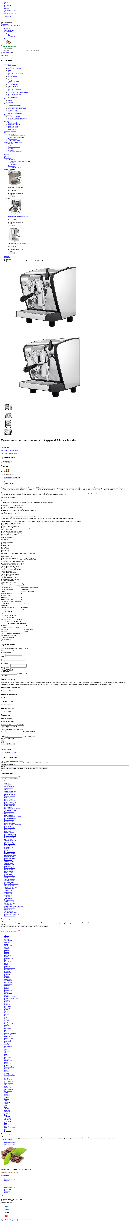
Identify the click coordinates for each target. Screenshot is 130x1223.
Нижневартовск (9, 1030)
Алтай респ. (7, 784)
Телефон (25, 762)
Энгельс (6, 1126)
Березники (7, 955)
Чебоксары (7, 1118)
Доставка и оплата (9, 1179)
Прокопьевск (8, 1060)
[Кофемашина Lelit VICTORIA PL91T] (14, 242)
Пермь (6, 1056)
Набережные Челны (10, 1024)
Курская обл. (8, 839)
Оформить (11, 743)
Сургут (6, 1092)
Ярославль (7, 1131)
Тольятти (7, 1102)
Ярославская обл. (9, 916)
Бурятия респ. (8, 799)
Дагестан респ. (8, 807)
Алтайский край (9, 786)
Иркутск (6, 988)
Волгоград (7, 972)
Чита (5, 1123)
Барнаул (6, 952)
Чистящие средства (10, 13)
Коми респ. (7, 831)
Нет (2, 740)
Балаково (7, 950)
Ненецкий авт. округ (10, 853)
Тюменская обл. (9, 898)
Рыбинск (7, 1068)
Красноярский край (10, 836)
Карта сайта (7, 1189)
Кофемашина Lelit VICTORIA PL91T (19, 243)
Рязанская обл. (8, 872)
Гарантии (7, 1180)
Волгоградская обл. (10, 802)
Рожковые (14, 164)
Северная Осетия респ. (11, 884)
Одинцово (7, 1044)
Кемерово (7, 1000)
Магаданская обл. (9, 844)
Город (24, 736)
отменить (3, 743)
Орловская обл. (9, 863)
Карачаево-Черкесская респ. (12, 824)
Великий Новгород (10, 968)
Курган (6, 1011)
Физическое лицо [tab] (9, 1144)
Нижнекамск (8, 1032)
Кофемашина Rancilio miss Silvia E (18, 216)
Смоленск (7, 1084)
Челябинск (7, 1119)
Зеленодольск (8, 984)
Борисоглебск (8, 961)
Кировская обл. (9, 829)
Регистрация (11, 36)
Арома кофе (15, 1220)
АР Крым (7, 789)
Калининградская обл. (11, 818)
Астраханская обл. (9, 792)
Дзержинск (7, 979)
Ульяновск (7, 1111)
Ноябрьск (7, 1043)
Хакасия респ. (8, 904)
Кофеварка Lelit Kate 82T (15, 187)
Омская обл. (8, 860)
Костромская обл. (9, 832)
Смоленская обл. (9, 885)
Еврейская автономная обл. (12, 808)
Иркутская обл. (8, 815)
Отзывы (6, 485)
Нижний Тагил (8, 1035)
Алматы (6, 939)
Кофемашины (8, 5)
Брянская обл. (8, 797)
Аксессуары (7, 2)
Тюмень (6, 1108)
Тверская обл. (8, 892)
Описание (7, 482)
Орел (5, 1049)
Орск (5, 1052)
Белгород (7, 953)
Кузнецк (6, 1009)
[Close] (1, 728)
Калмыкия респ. (9, 820)
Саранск (6, 1076)
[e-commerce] (8, 48)
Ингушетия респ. (9, 813)
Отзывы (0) (4, 450)
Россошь (6, 1065)
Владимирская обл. (10, 800)
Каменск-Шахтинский (11, 998)
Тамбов (6, 1099)
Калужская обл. (9, 821)
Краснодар (7, 1006)
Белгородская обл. (9, 796)
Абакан (6, 936)
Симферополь (8, 1083)
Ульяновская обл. (9, 901)
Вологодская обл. (9, 804)
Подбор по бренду (9, 1187)
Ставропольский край (11, 887)
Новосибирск (8, 1040)
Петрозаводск (8, 1057)
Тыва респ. (7, 896)
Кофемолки (7, 7)
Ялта (5, 1129)
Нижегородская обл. (10, 855)
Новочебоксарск (9, 1041)
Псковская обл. (8, 869)
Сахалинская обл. (9, 880)
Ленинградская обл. (10, 840)
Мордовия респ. (9, 847)
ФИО (3, 654)
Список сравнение (6, 52)
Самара (6, 1073)
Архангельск (8, 945)
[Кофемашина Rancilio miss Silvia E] (16, 214)
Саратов (6, 1078)
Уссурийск (7, 1113)
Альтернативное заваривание (9, 15)
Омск (6, 1048)
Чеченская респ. (9, 909)
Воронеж (7, 977)
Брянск (6, 964)
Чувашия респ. (8, 911)
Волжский (7, 974)
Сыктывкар (7, 1095)
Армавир (7, 942)
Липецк (6, 1014)
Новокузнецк (8, 1036)
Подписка (20, 724)
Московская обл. (9, 850)
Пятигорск (7, 1063)
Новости (6, 1192)
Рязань (6, 1070)
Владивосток (8, 969)
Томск (6, 1103)
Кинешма (7, 1001)
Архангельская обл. (10, 791)
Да (2, 742)
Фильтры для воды (10, 10)
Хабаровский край (9, 903)
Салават (6, 1071)
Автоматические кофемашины (20, 161)
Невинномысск (9, 1027)
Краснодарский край (10, 834)
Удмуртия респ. (9, 900)
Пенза (6, 1054)
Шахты (6, 1124)
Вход (9, 35)
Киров (6, 1003)
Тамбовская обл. (9, 888)
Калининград (8, 993)
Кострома (7, 1004)
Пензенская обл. (9, 864)
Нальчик (6, 1025)
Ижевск (6, 987)
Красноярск (7, 1008)
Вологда (6, 976)
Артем (6, 944)
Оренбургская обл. (9, 861)
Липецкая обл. (8, 842)
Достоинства (4, 660)
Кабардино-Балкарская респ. (12, 816)
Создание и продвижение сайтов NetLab (9, 1172)
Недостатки (4, 663)
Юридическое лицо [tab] (10, 1142)
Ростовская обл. (9, 871)
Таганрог (7, 1097)
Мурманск (7, 1020)
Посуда (6, 8)
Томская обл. (8, 893)
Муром (6, 1022)
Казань (6, 992)
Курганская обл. (9, 837)
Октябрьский (8, 1046)
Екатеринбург (8, 982)
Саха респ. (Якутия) (10, 879)
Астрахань (7, 948)
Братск (6, 963)
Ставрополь (7, 1087)
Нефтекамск (8, 1028)
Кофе (5, 4)
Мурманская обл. (9, 852)
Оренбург (7, 1051)
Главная (6, 256)
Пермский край (9, 866)
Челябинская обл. (9, 908)
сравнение (15, 752)
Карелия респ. (8, 826)
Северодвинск (8, 1081)
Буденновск (7, 966)
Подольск (7, 1059)
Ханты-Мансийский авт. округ (13, 906)
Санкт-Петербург (9, 876)
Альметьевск (8, 940)
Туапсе (6, 1105)
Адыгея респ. (8, 783)
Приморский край (9, 868)
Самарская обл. (8, 874)
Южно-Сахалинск (9, 1127)
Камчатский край (9, 823)
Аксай (6, 937)
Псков (6, 1062)
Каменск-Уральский (10, 996)
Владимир (7, 971)
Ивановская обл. (9, 812)
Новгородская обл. (10, 856)
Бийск (6, 956)
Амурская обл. (8, 788)
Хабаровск (7, 1116)
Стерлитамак (8, 1091)
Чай (5, 12)
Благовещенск (8, 958)
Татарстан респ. (9, 890)
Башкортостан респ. (10, 794)
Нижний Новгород (10, 1033)
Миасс (6, 1017)
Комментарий (5, 667)
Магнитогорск (8, 1016)
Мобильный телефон (29, 731)
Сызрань (6, 1094)
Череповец (7, 1121)
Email (3, 656)
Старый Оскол (8, 1089)
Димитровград (8, 980)
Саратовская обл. (9, 877)
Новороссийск (8, 1038)
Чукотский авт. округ (10, 912)
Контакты (7, 1191)
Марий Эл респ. (9, 845)
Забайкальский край (10, 810)
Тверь (6, 1100)
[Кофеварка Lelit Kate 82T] (15, 185)
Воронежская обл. (9, 805)
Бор (5, 960)
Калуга (6, 995)
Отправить (11, 764)
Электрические (16, 167)
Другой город (5, 24)
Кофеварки (11, 162)
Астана (6, 947)
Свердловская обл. (9, 882)
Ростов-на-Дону (9, 1067)
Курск (6, 1012)
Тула (5, 1107)
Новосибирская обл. (10, 858)
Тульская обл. (8, 895)
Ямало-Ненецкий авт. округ (12, 914)
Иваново (7, 985)
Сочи (5, 1086)
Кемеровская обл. (9, 828)
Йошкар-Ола (8, 990)
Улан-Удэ (7, 1110)
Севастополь (8, 1079)
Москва (6, 848)
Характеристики (9, 483)
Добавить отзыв (13, 450)
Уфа (5, 1115)
